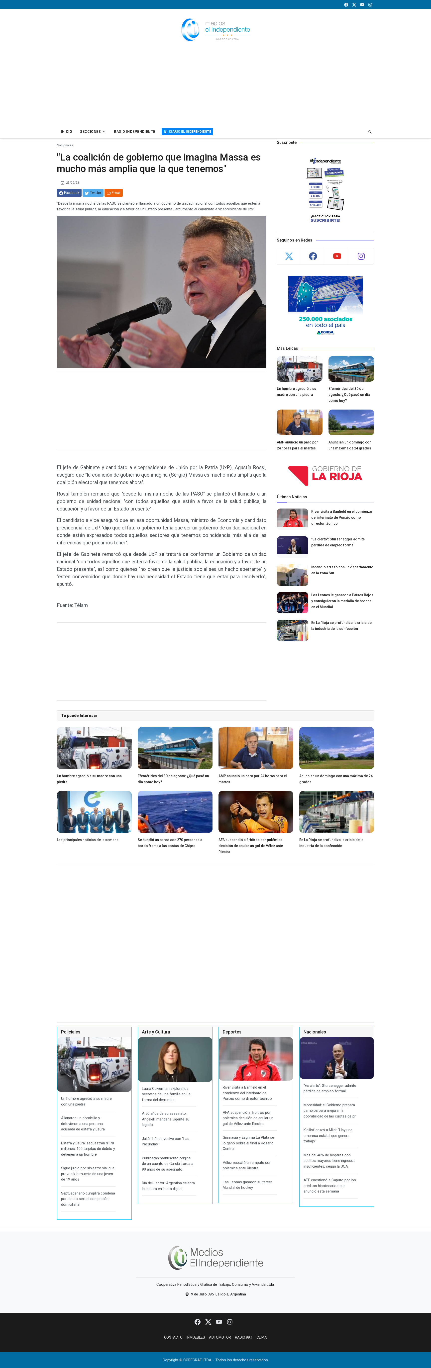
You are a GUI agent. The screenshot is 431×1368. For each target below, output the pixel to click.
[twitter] (354, 4)
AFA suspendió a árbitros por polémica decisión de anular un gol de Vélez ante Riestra (250, 846)
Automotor (220, 1337)
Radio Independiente (134, 132)
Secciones (90, 132)
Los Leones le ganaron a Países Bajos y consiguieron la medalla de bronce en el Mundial (342, 601)
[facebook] (346, 4)
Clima (262, 1337)
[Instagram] (230, 1322)
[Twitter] (208, 1322)
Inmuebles (196, 1337)
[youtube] (362, 4)
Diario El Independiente (190, 131)
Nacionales (65, 145)
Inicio (66, 132)
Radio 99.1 (244, 1337)
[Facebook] (198, 1322)
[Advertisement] (215, 88)
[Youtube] (219, 1322)
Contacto (173, 1337)
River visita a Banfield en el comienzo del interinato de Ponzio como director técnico (341, 517)
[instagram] (370, 4)
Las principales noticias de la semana (87, 840)
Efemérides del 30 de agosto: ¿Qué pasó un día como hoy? (349, 395)
